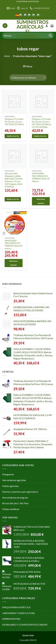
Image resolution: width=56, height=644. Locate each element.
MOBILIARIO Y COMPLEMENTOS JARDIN (24, 624)
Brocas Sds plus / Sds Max (15, 503)
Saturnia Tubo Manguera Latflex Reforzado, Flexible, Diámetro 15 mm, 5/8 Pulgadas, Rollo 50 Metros (14, 180)
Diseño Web (28, 635)
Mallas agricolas (10, 486)
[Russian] (39, 15)
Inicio (7, 56)
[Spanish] (17, 15)
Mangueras (8, 474)
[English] (21, 15)
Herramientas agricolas (14, 480)
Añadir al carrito (13, 136)
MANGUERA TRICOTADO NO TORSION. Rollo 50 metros (13, 244)
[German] (34, 15)
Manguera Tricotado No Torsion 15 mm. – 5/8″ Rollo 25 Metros (14, 121)
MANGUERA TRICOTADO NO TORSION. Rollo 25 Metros (41, 177)
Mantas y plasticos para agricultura (20, 491)
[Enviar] (50, 35)
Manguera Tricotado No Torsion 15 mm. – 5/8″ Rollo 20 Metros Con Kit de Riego (41, 123)
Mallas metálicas (10, 509)
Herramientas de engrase (15, 497)
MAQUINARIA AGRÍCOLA (16, 607)
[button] (5, 25)
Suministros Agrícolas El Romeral (28, 29)
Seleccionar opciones (41, 201)
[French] (26, 15)
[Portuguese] (30, 15)
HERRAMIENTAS (11, 618)
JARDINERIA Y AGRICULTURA (18, 613)
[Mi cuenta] (46, 25)
